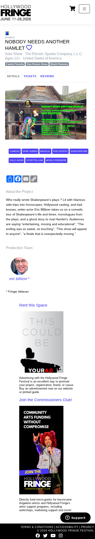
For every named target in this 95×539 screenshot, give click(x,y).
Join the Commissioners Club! (45, 400)
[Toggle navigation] (84, 8)
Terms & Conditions (37, 527)
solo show (16, 160)
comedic (15, 151)
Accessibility (67, 527)
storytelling (34, 160)
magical (45, 151)
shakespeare (78, 151)
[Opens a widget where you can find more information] (75, 518)
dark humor (30, 151)
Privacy (87, 527)
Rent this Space (33, 305)
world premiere (56, 160)
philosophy (60, 151)
